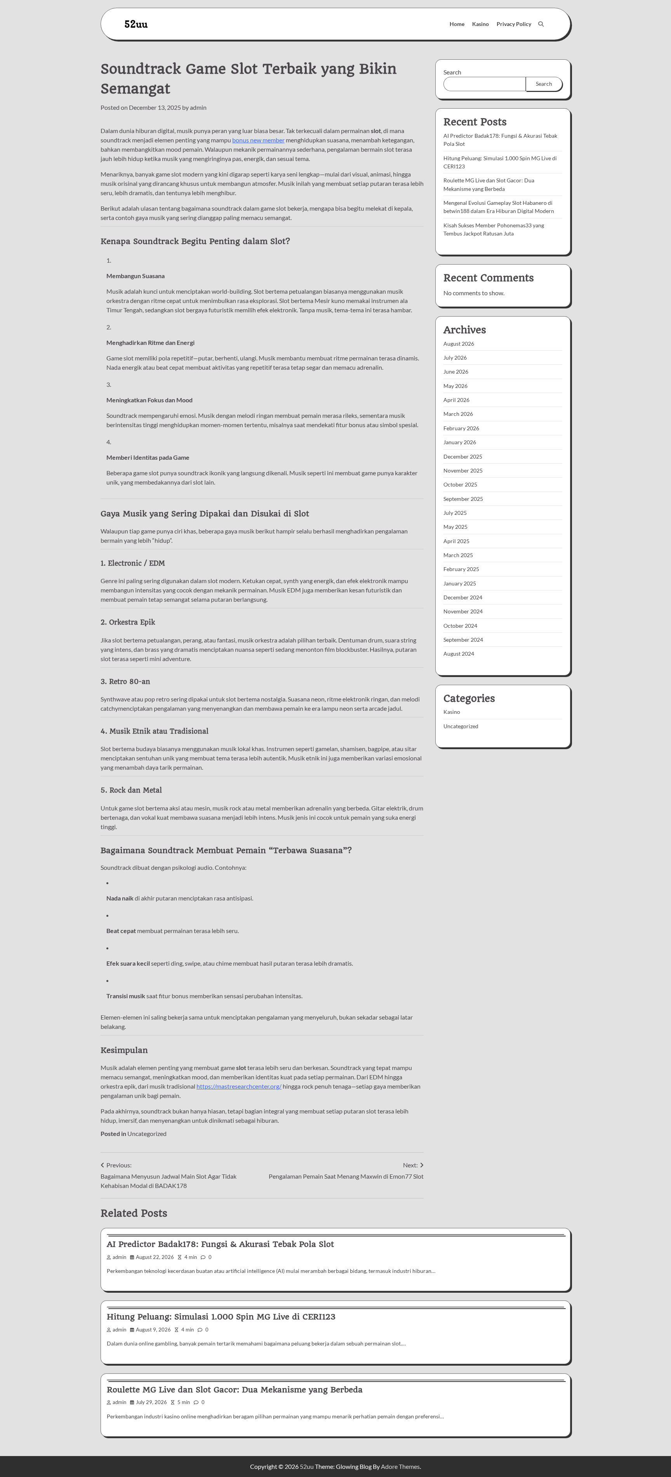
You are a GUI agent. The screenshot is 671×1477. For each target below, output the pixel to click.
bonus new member (258, 140)
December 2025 (462, 456)
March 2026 (458, 414)
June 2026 (455, 372)
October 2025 (460, 484)
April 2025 (456, 541)
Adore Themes (400, 1466)
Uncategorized (147, 1133)
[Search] (541, 24)
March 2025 (458, 555)
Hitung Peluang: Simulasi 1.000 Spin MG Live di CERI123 (221, 1316)
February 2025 (461, 569)
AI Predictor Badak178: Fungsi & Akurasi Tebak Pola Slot (220, 1244)
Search (452, 72)
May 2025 (455, 527)
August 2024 (458, 654)
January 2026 (459, 442)
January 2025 (459, 583)
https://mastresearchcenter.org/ (239, 1086)
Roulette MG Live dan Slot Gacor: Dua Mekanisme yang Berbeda (235, 1389)
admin (198, 107)
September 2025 (463, 498)
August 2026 (458, 343)
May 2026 (455, 386)
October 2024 (460, 625)
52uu (136, 24)
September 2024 (463, 639)
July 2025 (455, 512)
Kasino (480, 24)
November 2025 (463, 470)
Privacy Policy (514, 24)
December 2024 (462, 597)
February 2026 (461, 428)
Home (457, 24)
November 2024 (463, 611)
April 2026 (456, 400)
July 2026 (455, 358)
